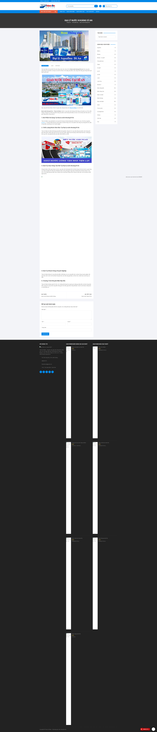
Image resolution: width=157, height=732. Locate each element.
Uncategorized (100, 111)
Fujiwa (98, 64)
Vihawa (98, 115)
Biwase (98, 54)
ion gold (99, 67)
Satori (98, 104)
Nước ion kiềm (100, 94)
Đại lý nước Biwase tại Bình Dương (48, 296)
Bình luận (44, 309)
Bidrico (98, 51)
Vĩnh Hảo (99, 118)
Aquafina (99, 47)
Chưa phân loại (45, 65)
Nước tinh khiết (100, 101)
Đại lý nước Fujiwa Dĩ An (87, 296)
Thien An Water (73, 107)
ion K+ (98, 71)
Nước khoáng (100, 98)
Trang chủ (62, 11)
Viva (98, 121)
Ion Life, (43, 122)
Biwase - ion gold (101, 57)
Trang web (44, 327)
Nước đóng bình (71, 11)
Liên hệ (97, 11)
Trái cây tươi (99, 108)
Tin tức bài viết (90, 11)
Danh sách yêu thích (55, 1)
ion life (98, 74)
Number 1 (99, 84)
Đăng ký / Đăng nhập (44, 1)
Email (69, 321)
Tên (43, 321)
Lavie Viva (99, 81)
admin (52, 65)
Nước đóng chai (80, 11)
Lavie (98, 77)
